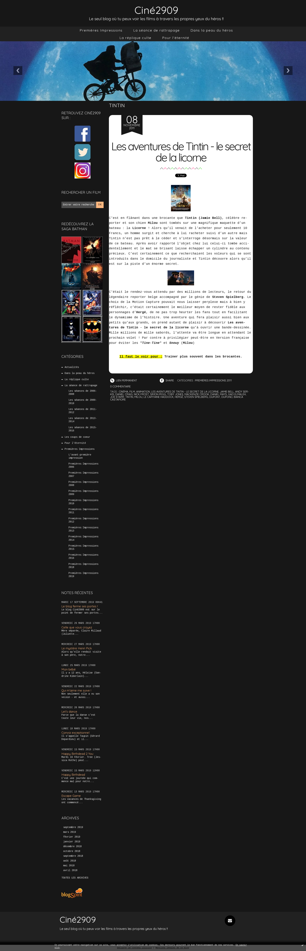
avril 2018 (70, 870)
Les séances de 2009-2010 (83, 402)
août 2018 (69, 860)
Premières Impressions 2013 (83, 529)
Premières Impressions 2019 (83, 575)
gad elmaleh (237, 394)
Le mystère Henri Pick (76, 648)
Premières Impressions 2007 (83, 474)
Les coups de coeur (77, 437)
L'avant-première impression (80, 456)
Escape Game (71, 796)
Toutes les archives (74, 877)
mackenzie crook (197, 394)
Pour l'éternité (175, 38)
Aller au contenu (17, 7)
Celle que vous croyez (76, 627)
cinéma (123, 391)
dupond (227, 397)
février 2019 (71, 836)
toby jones (175, 394)
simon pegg (158, 394)
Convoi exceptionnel (75, 732)
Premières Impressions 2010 (83, 502)
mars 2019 (69, 832)
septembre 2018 (73, 856)
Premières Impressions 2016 (83, 556)
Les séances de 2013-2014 (83, 420)
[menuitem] (101, 30)
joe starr (117, 397)
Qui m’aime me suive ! (76, 690)
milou (138, 397)
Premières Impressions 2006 (83, 465)
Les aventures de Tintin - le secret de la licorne (180, 151)
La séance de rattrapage (156, 30)
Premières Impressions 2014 (83, 538)
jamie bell (227, 391)
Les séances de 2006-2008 (83, 393)
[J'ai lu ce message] (302, 945)
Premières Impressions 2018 (83, 566)
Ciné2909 (156, 10)
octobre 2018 (71, 851)
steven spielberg (196, 397)
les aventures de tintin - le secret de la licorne (185, 391)
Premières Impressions (101, 30)
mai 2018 (69, 865)
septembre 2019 (73, 827)
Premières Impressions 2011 (83, 511)
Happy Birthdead (73, 774)
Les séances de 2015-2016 (83, 429)
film (132, 391)
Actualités (72, 367)
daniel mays (218, 394)
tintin (129, 397)
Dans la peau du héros (212, 30)
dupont (214, 397)
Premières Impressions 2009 (83, 493)
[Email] (230, 920)
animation (143, 391)
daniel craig (124, 394)
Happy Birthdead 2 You (77, 754)
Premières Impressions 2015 (83, 547)
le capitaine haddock (159, 397)
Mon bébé (68, 669)
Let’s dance (69, 711)
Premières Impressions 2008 (83, 484)
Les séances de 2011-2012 (83, 411)
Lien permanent (126, 380)
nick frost (141, 394)
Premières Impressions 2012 (83, 520)
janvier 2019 (71, 841)
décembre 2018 (72, 846)
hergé (179, 397)
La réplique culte (135, 38)
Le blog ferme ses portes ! (79, 606)
